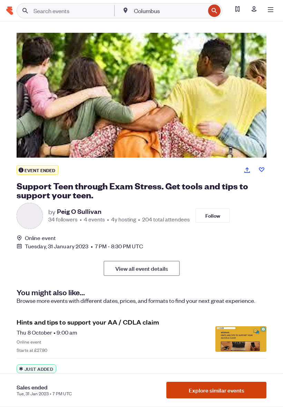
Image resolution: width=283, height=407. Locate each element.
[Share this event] (247, 170)
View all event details (141, 268)
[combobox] (169, 11)
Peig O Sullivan (79, 211)
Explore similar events (216, 390)
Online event (40, 238)
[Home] (10, 11)
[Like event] (261, 170)
